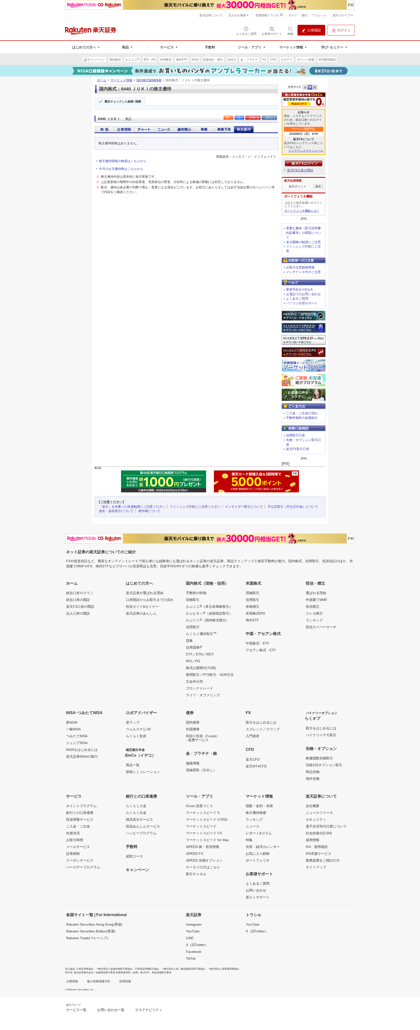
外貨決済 (73, 833)
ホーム (101, 80)
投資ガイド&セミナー (142, 606)
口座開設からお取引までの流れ (150, 600)
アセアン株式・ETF (261, 650)
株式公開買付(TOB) (201, 668)
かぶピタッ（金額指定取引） (209, 613)
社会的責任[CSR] (319, 833)
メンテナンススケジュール (305, 150)
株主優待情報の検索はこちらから (122, 161)
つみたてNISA (77, 736)
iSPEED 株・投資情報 (202, 847)
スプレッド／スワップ (263, 729)
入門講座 (252, 736)
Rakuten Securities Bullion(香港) (90, 931)
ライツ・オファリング (203, 695)
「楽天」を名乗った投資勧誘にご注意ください (132, 506)
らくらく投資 (136, 736)
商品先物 (312, 772)
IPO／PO (193, 661)
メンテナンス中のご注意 (303, 272)
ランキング (314, 620)
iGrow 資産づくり (199, 806)
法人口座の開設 (78, 613)
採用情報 (312, 840)
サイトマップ (316, 867)
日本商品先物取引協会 (147, 968)
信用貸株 (194, 647)
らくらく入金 (136, 806)
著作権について (149, 511)
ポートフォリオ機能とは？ (301, 210)
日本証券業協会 (84, 968)
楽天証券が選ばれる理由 (144, 593)
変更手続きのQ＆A (299, 289)
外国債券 (193, 729)
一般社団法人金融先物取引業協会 (114, 968)
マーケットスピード (201, 826)
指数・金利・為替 (259, 806)
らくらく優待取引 (201, 633)
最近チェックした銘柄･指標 (123, 101)
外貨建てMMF (316, 600)
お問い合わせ (256, 890)
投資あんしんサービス (143, 826)
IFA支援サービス (318, 853)
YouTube (193, 931)
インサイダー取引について (244, 506)
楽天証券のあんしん (141, 613)
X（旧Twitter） (197, 945)
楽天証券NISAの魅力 (82, 756)
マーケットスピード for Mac (207, 840)
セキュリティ (316, 819)
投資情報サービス (79, 819)
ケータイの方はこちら (203, 867)
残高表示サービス (139, 819)
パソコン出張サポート (302, 303)
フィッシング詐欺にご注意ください (195, 506)
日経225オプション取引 (324, 765)
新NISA (71, 722)
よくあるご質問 (297, 298)
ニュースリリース (319, 813)
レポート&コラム (259, 833)
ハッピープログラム (141, 833)
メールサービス (78, 847)
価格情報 (193, 763)
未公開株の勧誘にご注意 (303, 242)
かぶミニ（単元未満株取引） (209, 606)
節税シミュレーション (143, 772)
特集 (249, 840)
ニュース (252, 826)
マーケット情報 (121, 80)
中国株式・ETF (257, 643)
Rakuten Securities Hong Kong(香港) (94, 924)
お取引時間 (74, 840)
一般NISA (73, 729)
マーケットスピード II (202, 813)
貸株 (189, 641)
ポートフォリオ (258, 860)
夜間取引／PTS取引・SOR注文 (210, 675)
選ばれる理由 (316, 593)
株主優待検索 (256, 813)
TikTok (191, 958)
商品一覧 (133, 765)
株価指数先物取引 (319, 758)
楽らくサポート (258, 897)
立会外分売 (194, 681)
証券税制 (73, 853)
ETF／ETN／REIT (200, 654)
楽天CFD (253, 759)
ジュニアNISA (77, 743)
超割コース (134, 856)
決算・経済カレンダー (263, 847)
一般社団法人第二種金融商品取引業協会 (183, 968)
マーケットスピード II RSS (206, 819)
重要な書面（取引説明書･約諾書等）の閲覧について (304, 232)
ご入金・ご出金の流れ (302, 413)
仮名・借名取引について (116, 511)
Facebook (193, 952)
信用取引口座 (295, 435)
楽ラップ (133, 722)
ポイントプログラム (81, 806)
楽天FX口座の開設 (80, 606)
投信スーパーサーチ (321, 627)
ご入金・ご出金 (78, 826)
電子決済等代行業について (326, 826)
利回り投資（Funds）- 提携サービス (202, 738)
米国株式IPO (255, 613)
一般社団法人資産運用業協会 (223, 968)
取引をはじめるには (261, 722)
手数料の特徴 (196, 593)
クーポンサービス (79, 860)
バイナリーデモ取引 (321, 735)
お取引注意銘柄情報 (300, 267)
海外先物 (312, 779)
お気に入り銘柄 (258, 853)
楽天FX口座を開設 (300, 170)
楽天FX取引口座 (297, 449)
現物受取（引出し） (201, 770)
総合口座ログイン (79, 593)
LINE (189, 938)
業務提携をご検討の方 (323, 860)
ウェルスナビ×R (138, 729)
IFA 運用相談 (317, 847)
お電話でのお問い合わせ (303, 294)
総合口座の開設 (78, 600)
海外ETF (252, 620)
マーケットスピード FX (204, 833)
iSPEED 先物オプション (204, 860)
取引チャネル (196, 874)
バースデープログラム (83, 867)
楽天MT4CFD (256, 766)
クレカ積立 (314, 613)
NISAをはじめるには (82, 750)
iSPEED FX (194, 853)
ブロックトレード (199, 688)
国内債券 (193, 722)
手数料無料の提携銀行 (302, 418)
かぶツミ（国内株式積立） (207, 620)
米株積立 (252, 606)
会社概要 (312, 806)
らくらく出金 (136, 813)
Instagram (193, 924)
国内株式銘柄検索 (149, 80)
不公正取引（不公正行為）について (293, 506)
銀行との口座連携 (79, 813)
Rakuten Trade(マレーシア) (87, 938)
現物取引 (193, 600)
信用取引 (193, 627)
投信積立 (312, 606)
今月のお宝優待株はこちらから (121, 169)
